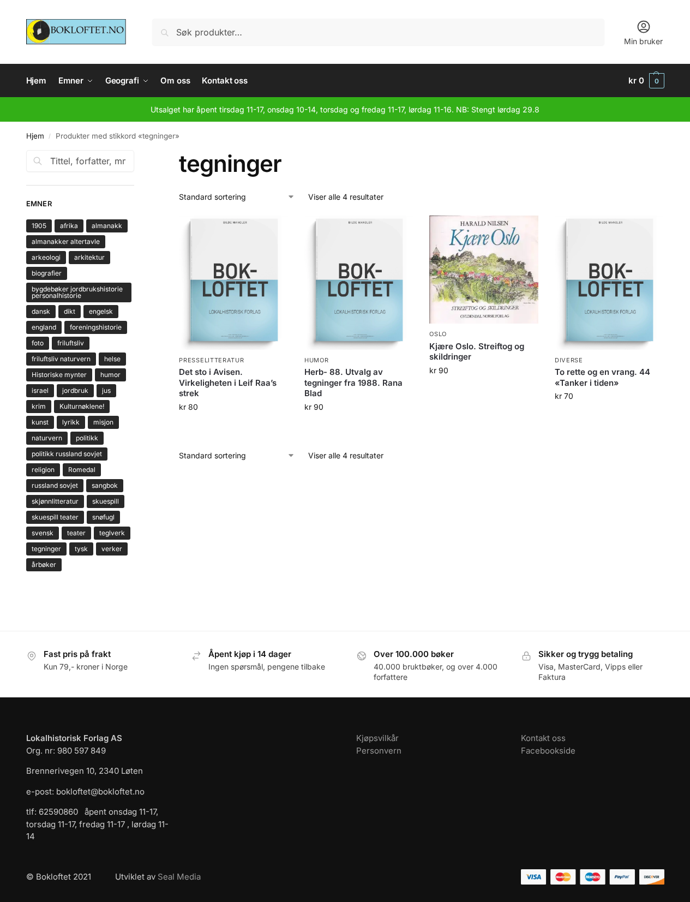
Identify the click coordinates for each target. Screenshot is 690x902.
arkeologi (46, 257)
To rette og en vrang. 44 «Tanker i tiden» (602, 377)
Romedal (81, 469)
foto (38, 343)
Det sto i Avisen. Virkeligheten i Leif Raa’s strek (228, 382)
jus (106, 390)
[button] (646, 80)
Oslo (438, 334)
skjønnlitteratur (55, 501)
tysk (81, 549)
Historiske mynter (59, 375)
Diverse (569, 360)
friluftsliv (70, 343)
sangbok (105, 485)
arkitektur (89, 257)
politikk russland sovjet (67, 454)
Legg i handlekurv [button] (233, 429)
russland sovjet (55, 485)
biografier (47, 273)
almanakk (107, 226)
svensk (42, 533)
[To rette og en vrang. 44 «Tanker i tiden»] (609, 283)
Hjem (35, 136)
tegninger (46, 549)
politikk (87, 438)
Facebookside (548, 750)
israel (40, 390)
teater (76, 533)
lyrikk (71, 422)
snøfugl (103, 517)
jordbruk (75, 390)
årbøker (44, 564)
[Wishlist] (271, 232)
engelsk (101, 311)
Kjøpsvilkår (377, 738)
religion (43, 469)
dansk (41, 311)
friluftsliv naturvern (61, 359)
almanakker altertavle (66, 241)
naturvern (47, 438)
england (44, 327)
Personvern (378, 750)
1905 (39, 226)
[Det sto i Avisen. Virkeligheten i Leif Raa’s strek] (233, 283)
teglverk (112, 533)
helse (112, 359)
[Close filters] (137, 157)
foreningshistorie (96, 327)
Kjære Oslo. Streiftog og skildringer (476, 351)
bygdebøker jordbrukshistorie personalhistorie (77, 292)
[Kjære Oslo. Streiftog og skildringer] (483, 270)
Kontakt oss (543, 738)
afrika (69, 226)
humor (110, 375)
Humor (316, 360)
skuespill (105, 501)
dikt (69, 311)
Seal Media (179, 876)
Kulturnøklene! (81, 406)
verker (111, 549)
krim (39, 406)
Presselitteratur (211, 360)
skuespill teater (55, 517)
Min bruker (643, 41)
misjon (103, 422)
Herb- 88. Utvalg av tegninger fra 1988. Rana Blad (353, 382)
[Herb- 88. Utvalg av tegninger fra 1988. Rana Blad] (358, 283)
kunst (40, 422)
